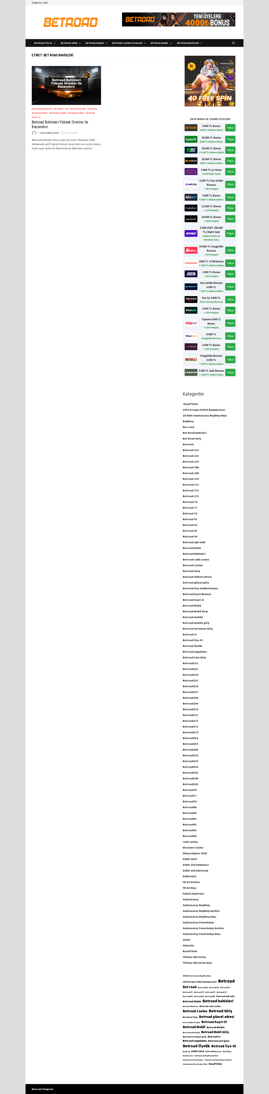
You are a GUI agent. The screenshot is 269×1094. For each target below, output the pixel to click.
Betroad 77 (190, 507)
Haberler (188, 945)
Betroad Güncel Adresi (197, 577)
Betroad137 (190, 692)
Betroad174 (190, 732)
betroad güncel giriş (196, 582)
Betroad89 (190, 813)
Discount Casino (193, 847)
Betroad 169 (191, 473)
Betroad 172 (191, 490)
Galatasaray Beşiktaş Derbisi (201, 911)
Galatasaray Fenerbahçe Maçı (201, 934)
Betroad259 (190, 744)
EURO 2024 (190, 859)
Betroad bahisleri (218, 1000)
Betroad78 (190, 801)
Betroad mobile (193, 617)
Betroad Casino (58, 113)
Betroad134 (190, 674)
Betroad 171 (191, 484)
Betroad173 (190, 726)
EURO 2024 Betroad (195, 870)
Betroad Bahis (40, 113)
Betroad (92, 108)
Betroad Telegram (42, 1089)
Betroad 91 (190, 519)
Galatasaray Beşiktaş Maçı (199, 916)
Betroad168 (190, 697)
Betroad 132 (191, 450)
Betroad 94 (190, 536)
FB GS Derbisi (191, 882)
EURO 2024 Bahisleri (196, 865)
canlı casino (190, 842)
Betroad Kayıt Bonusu (197, 594)
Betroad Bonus (95, 43)
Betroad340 (190, 778)
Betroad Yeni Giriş (194, 657)
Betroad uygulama (195, 651)
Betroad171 (190, 715)
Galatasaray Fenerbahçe (198, 922)
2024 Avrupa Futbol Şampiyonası (204, 409)
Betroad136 (190, 686)
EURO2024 (189, 876)
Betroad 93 (190, 530)
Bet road (59, 108)
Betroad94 (190, 836)
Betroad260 (190, 749)
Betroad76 (190, 790)
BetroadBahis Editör (49, 132)
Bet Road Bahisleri (75, 108)
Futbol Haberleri (193, 893)
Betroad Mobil (160, 43)
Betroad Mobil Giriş (195, 611)
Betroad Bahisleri (188, 43)
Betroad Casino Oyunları (127, 43)
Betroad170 (190, 709)
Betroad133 (190, 669)
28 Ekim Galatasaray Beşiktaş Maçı (205, 415)
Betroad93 (190, 830)
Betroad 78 (190, 513)
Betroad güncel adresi (216, 1016)
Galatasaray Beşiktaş (196, 905)
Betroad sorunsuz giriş (194, 1036)
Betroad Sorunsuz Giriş (198, 628)
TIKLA (230, 128)
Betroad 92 (190, 525)
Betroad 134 (191, 461)
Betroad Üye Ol (43, 43)
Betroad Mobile (216, 1027)
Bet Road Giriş (192, 438)
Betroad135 (190, 680)
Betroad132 (190, 663)
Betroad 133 (191, 456)
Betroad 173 (191, 496)
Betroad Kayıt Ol (214, 1022)
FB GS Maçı (189, 888)
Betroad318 (190, 755)
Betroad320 (190, 767)
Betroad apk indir (194, 542)
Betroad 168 (191, 467)
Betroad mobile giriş (196, 623)
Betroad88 (190, 807)
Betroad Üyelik (192, 646)
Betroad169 (190, 703)
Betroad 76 (190, 502)
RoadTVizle (190, 404)
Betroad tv (190, 634)
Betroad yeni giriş (218, 1040)
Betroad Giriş (69, 43)
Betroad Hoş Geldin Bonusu (200, 588)
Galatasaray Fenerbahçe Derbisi (203, 928)
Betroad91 (190, 818)
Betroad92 (190, 824)
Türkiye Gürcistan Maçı (197, 962)
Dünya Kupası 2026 (195, 853)
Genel (186, 939)
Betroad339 (190, 772)
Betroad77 (190, 795)
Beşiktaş (188, 421)
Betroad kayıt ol (193, 600)
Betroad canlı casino (196, 559)
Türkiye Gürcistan (194, 957)
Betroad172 (190, 721)
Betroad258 (190, 738)
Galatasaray (190, 899)
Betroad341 (190, 784)
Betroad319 (190, 761)
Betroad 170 (191, 479)
